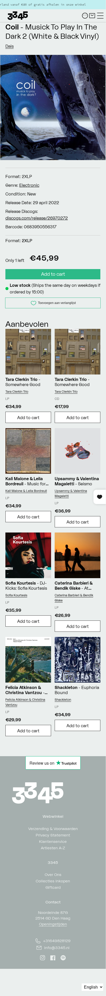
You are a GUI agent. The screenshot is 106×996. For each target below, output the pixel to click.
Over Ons (53, 874)
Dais (9, 46)
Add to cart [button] (28, 417)
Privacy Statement (53, 835)
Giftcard (53, 887)
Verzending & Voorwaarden (53, 828)
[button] (100, 15)
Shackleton (63, 700)
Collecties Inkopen (53, 881)
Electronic (29, 185)
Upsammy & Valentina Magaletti (71, 493)
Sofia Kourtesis (16, 595)
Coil (12, 26)
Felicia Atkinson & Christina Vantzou (25, 702)
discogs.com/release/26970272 (36, 218)
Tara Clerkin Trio (16, 391)
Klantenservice (53, 841)
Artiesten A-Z (53, 847)
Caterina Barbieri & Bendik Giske (74, 597)
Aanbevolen (27, 324)
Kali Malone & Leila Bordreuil (26, 491)
